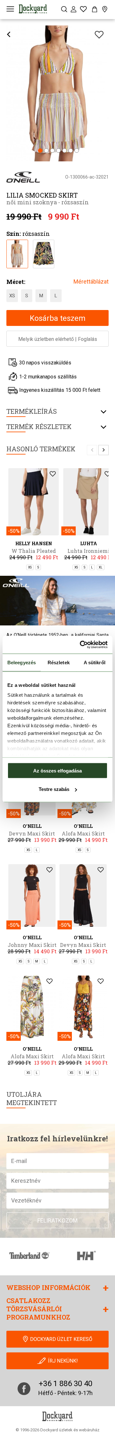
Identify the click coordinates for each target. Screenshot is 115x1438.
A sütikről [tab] (94, 662)
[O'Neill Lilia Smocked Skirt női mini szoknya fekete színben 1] (43, 253)
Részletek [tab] (59, 662)
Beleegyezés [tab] (21, 662)
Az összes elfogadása (57, 770)
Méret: (15, 281)
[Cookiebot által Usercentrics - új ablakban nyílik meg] (81, 645)
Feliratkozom (57, 1220)
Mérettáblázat (91, 281)
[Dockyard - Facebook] (24, 1388)
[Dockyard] (33, 9)
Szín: (13, 233)
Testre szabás (54, 789)
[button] (40, 151)
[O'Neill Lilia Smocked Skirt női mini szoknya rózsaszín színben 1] (17, 253)
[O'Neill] (23, 177)
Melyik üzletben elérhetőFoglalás (57, 339)
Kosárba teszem (58, 318)
